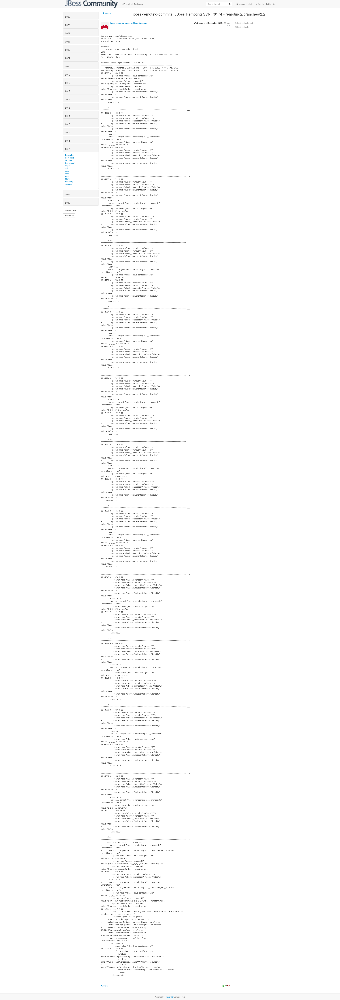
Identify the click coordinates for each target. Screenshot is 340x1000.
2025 (67, 25)
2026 (67, 16)
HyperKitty (169, 996)
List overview (71, 210)
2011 (67, 140)
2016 (67, 99)
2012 (67, 132)
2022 (67, 49)
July (67, 168)
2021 (67, 58)
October (68, 160)
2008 (67, 202)
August (68, 165)
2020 (67, 66)
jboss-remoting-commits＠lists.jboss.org (128, 23)
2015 (67, 107)
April (67, 176)
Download (70, 215)
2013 (67, 124)
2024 (67, 33)
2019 (67, 74)
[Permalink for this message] (229, 25)
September (70, 163)
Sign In (260, 4)
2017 (67, 91)
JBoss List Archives (132, 4)
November (69, 157)
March (68, 178)
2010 (67, 149)
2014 (67, 115)
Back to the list (243, 27)
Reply (105, 985)
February (69, 181)
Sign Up (271, 4)
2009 (67, 194)
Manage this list (245, 4)
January (68, 184)
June (67, 171)
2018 (67, 82)
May (67, 173)
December (69, 155)
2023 (67, 41)
